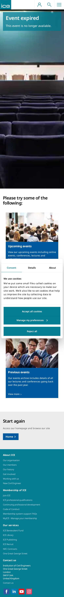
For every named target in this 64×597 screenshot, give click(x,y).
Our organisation (11, 460)
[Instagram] (29, 591)
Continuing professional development (21, 504)
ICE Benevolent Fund (13, 530)
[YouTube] (21, 591)
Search (49, 4)
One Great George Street (15, 553)
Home (9, 436)
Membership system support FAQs (20, 513)
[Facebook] (6, 591)
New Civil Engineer (12, 483)
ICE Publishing (10, 539)
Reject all (32, 331)
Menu (59, 4)
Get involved (9, 474)
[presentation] (32, 242)
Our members (10, 464)
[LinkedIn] (14, 591)
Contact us (8, 582)
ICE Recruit (8, 544)
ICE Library (8, 535)
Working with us (11, 478)
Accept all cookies (32, 311)
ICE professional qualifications (17, 500)
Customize (32, 320)
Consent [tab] (11, 267)
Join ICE (6, 495)
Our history (8, 469)
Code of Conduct (11, 509)
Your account (39, 4)
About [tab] (52, 267)
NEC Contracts (10, 548)
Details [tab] (32, 267)
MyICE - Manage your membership (20, 518)
